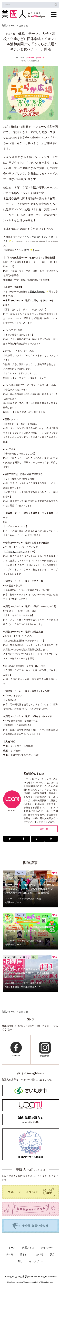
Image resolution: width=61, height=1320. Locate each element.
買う (52, 1254)
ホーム (11, 1247)
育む (34, 957)
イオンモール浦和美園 (30, 61)
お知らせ (30, 57)
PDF (27, 250)
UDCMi (33, 1276)
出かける (40, 57)
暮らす (26, 957)
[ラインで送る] (51, 839)
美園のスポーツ (13, 902)
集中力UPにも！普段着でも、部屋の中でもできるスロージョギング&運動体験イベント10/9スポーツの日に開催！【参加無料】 (30, 889)
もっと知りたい (12, 957)
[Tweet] (10, 839)
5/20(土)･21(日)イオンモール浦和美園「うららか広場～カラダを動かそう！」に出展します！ (30, 931)
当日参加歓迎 (12, 987)
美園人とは (28, 1247)
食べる (9, 1254)
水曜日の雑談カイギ (31, 987)
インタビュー (36, 1261)
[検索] (55, 5)
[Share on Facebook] (23, 839)
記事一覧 (44, 829)
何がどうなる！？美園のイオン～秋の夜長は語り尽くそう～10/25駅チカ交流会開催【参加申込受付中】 (30, 973)
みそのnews (47, 1247)
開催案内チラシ (37, 291)
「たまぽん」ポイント (16, 551)
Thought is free (47, 1282)
